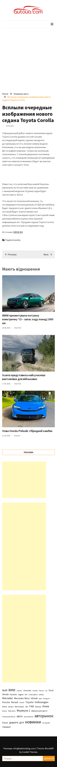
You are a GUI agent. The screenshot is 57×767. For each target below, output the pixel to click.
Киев (45, 706)
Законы (38, 706)
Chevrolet (27, 690)
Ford (51, 690)
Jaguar (21, 694)
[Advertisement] (28, 57)
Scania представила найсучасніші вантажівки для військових (23, 377)
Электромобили (8, 716)
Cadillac (19, 691)
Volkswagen (41, 702)
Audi (4, 690)
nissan (34, 698)
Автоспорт (19, 706)
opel (40, 698)
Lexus (41, 694)
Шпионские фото (39, 710)
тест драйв (46, 723)
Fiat (46, 691)
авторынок (43, 715)
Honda (5, 694)
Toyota (29, 702)
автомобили (28, 717)
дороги (13, 722)
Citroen (35, 690)
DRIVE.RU (18, 232)
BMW (11, 690)
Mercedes (7, 698)
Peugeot (46, 698)
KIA (26, 694)
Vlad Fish (17, 328)
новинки (33, 722)
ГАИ (31, 706)
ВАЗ (26, 707)
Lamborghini (33, 695)
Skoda (21, 702)
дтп (21, 722)
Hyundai (13, 694)
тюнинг (6, 727)
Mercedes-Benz (22, 698)
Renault (14, 702)
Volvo (4, 706)
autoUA (17, 435)
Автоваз (11, 707)
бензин (5, 722)
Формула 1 (23, 710)
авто (20, 716)
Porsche (6, 702)
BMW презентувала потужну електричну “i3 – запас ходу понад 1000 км (27, 319)
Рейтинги (11, 711)
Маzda (4, 711)
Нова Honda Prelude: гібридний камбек (27, 431)
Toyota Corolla (12, 239)
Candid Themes (29, 751)
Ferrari (41, 690)
